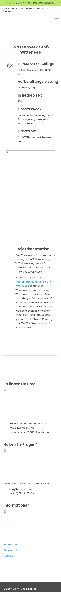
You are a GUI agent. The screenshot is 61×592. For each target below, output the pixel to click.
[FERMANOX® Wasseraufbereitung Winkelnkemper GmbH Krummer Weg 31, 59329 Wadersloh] (6, 428)
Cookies (8, 556)
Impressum (10, 544)
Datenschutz (11, 550)
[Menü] (57, 17)
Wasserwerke (27, 8)
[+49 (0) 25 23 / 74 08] (6, 493)
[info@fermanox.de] (6, 489)
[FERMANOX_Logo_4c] (9, 17)
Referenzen (14, 8)
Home (5, 8)
